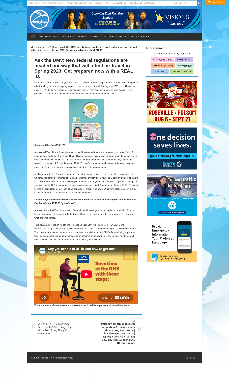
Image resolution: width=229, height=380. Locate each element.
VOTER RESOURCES (115, 36)
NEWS (81, 36)
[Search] (199, 3)
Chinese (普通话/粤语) (162, 59)
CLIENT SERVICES (139, 36)
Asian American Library (52, 3)
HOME (33, 36)
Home (36, 47)
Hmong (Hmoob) (184, 59)
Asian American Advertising (79, 3)
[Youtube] (176, 3)
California (54, 47)
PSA (107, 3)
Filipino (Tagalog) (160, 72)
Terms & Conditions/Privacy (141, 3)
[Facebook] (173, 3)
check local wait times (119, 236)
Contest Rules (119, 3)
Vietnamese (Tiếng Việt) (181, 72)
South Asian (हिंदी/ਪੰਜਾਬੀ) (163, 66)
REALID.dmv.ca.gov (44, 228)
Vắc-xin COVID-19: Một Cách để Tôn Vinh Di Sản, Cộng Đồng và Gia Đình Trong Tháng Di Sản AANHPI (55, 327)
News (44, 47)
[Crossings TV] (40, 18)
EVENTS (94, 36)
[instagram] (179, 3)
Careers (98, 3)
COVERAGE (68, 36)
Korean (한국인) (185, 66)
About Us (33, 3)
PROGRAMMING (47, 36)
